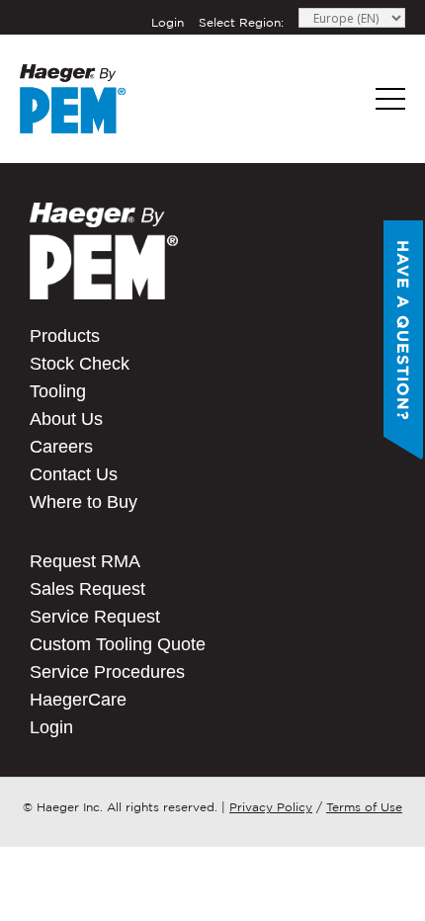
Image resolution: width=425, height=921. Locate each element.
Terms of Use (364, 806)
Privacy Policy (270, 806)
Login (167, 22)
